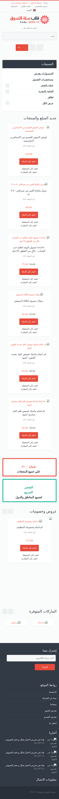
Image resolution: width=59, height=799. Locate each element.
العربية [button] (29, 10)
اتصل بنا (53, 723)
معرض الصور (51, 710)
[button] (40, 47)
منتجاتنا (53, 704)
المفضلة (14, 6)
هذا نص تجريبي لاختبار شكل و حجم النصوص (25, 739)
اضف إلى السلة (29, 161)
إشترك (45, 667)
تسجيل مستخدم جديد (19, 3)
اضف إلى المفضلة (30, 168)
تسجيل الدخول (36, 3)
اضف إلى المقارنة (29, 172)
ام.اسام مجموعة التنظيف (29, 527)
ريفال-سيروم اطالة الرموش (28, 301)
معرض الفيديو (50, 717)
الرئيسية (53, 692)
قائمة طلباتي (26, 6)
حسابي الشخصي (41, 6)
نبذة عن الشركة (49, 698)
